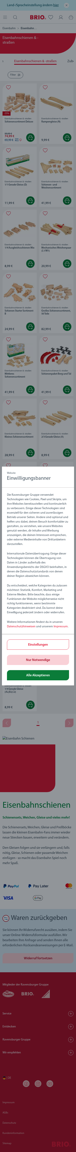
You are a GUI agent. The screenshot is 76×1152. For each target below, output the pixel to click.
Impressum (61, 626)
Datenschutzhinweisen (21, 626)
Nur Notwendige (38, 660)
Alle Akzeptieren (38, 675)
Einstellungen (38, 644)
